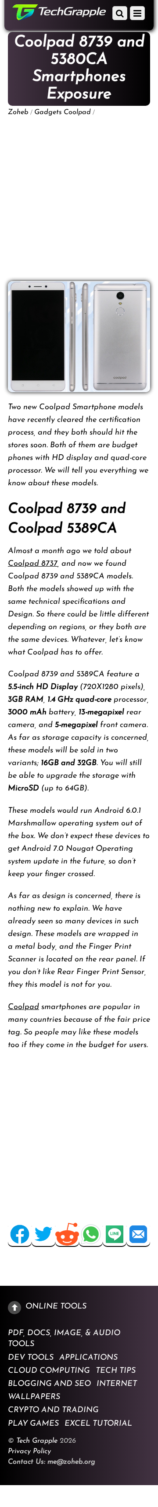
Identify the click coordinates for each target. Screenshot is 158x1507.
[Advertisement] (79, 199)
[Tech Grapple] (59, 17)
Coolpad (77, 112)
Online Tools (55, 1306)
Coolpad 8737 (32, 564)
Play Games (33, 1423)
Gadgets (48, 112)
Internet (117, 1384)
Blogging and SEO (49, 1384)
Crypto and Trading (53, 1410)
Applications (88, 1357)
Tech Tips (116, 1371)
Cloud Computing (49, 1371)
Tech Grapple (36, 1440)
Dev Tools (31, 1357)
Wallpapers (34, 1397)
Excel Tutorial (98, 1423)
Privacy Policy (29, 1451)
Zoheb (18, 112)
